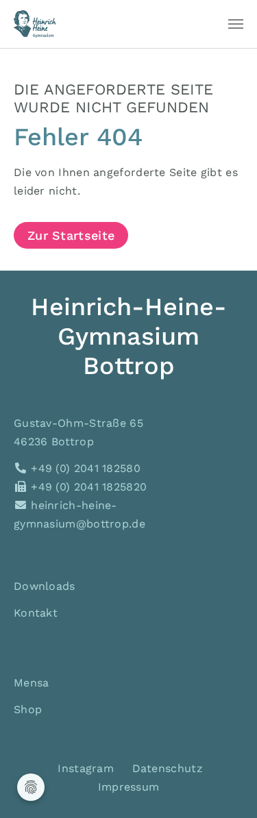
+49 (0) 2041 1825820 (87, 486)
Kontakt (36, 612)
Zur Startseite (70, 235)
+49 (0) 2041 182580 (83, 468)
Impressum (129, 786)
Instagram (84, 768)
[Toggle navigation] (235, 24)
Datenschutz (167, 768)
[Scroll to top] (226, 787)
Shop (28, 709)
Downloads (44, 586)
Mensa (31, 682)
